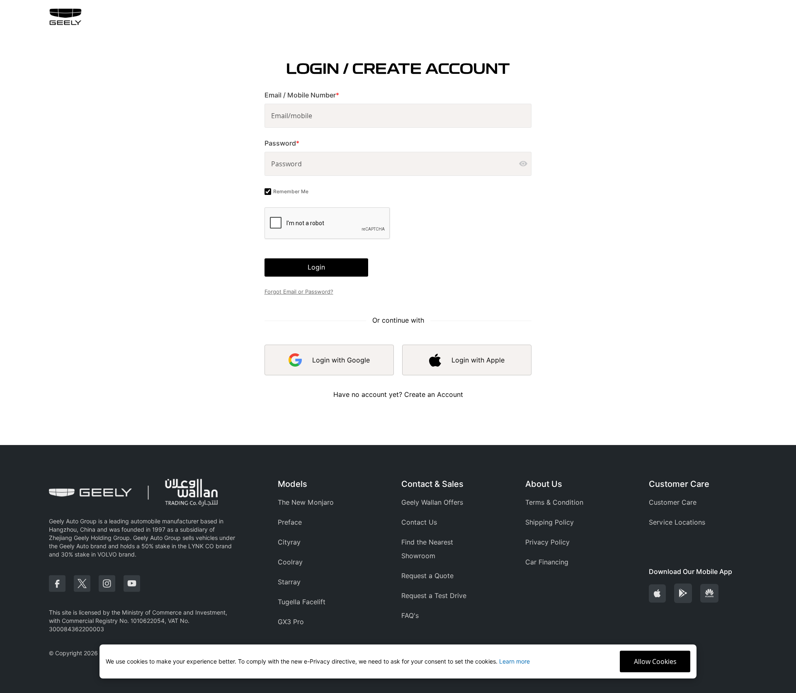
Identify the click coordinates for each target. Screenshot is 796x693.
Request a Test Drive (433, 596)
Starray (289, 582)
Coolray (290, 562)
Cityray (289, 542)
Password (282, 143)
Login (316, 267)
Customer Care (672, 502)
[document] (398, 661)
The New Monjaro (306, 502)
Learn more (514, 661)
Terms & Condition (554, 502)
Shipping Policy (549, 522)
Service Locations (677, 522)
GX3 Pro (291, 622)
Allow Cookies (655, 661)
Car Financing (546, 562)
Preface (290, 522)
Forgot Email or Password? (299, 291)
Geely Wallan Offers (432, 502)
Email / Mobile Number (302, 95)
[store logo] (65, 16)
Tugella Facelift (301, 602)
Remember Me (290, 191)
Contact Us (419, 522)
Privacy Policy (547, 542)
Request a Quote (427, 576)
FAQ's (410, 616)
